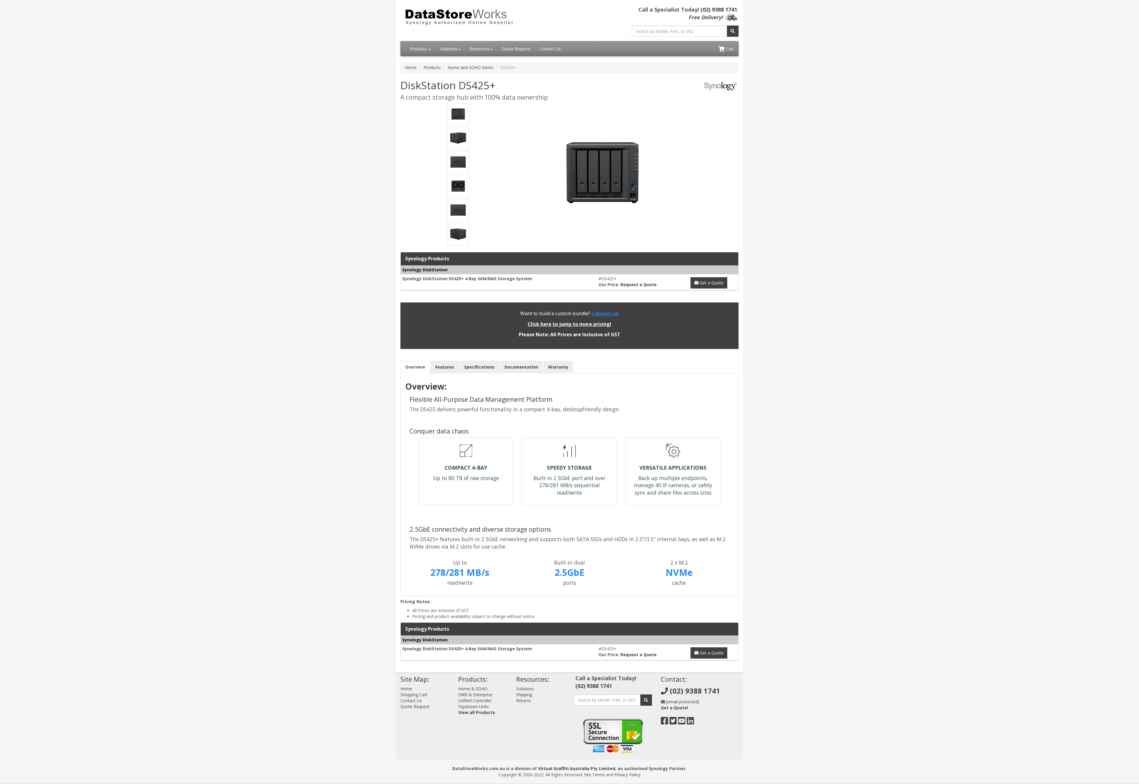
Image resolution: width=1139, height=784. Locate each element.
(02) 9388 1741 (719, 9)
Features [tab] (444, 367)
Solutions (449, 49)
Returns (523, 700)
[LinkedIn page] (690, 722)
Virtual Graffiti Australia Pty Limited (576, 768)
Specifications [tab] (479, 367)
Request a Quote (639, 284)
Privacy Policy (627, 774)
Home (411, 67)
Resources (480, 49)
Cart (729, 49)
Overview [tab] (415, 367)
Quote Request (516, 49)
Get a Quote (711, 283)
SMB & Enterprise (475, 694)
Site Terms (594, 774)
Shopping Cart (413, 694)
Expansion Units (473, 706)
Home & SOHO (473, 688)
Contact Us (550, 49)
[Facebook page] (664, 722)
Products (419, 49)
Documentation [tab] (521, 367)
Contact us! (605, 313)
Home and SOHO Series (471, 67)
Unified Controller (475, 700)
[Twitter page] (673, 722)
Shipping (524, 694)
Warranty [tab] (558, 367)
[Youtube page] (681, 722)
